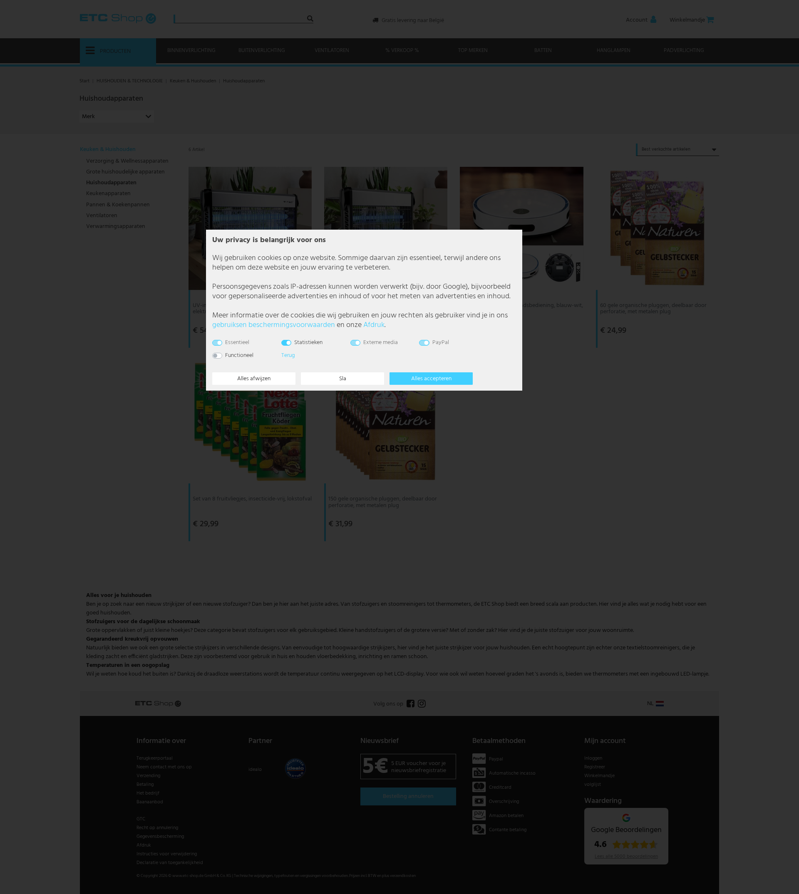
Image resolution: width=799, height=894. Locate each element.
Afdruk (374, 325)
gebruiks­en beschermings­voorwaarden (273, 325)
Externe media (380, 342)
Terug (288, 355)
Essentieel (237, 342)
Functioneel (239, 355)
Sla (342, 379)
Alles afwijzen (253, 379)
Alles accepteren (431, 379)
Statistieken (308, 342)
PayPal (440, 342)
